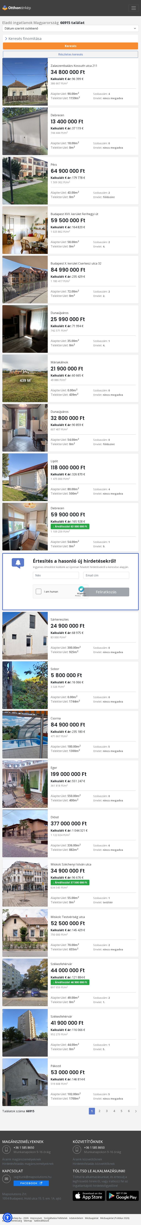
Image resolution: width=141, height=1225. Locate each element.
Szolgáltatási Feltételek (55, 1218)
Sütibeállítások (41, 1220)
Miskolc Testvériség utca (68, 917)
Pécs (54, 165)
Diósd (55, 817)
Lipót (54, 461)
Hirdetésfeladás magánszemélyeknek (28, 1164)
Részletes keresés (70, 54)
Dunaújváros (59, 313)
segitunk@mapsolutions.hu (32, 1177)
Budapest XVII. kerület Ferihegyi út (74, 214)
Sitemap (28, 1220)
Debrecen (57, 115)
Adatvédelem (76, 1218)
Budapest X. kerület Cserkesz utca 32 (76, 263)
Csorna (56, 718)
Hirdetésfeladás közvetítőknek (94, 1164)
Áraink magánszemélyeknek (21, 1159)
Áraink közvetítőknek (87, 1159)
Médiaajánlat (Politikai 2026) (114, 1218)
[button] (7, 1217)
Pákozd (56, 1066)
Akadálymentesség (12, 1220)
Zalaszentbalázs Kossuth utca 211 (74, 66)
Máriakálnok (59, 362)
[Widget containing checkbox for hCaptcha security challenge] (60, 591)
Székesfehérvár (61, 964)
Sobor (55, 669)
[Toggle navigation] (134, 8)
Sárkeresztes (60, 619)
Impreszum (36, 1218)
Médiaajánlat (91, 1218)
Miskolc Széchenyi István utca (71, 864)
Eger (54, 768)
